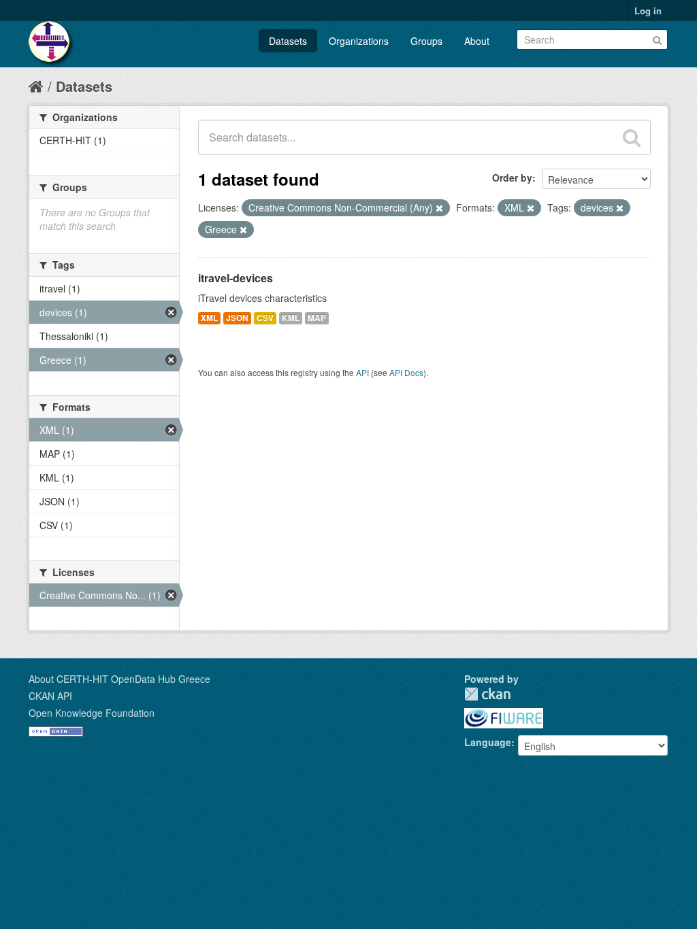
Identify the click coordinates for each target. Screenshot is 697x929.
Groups (426, 41)
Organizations (359, 41)
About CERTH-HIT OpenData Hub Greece (119, 679)
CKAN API (50, 696)
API (362, 372)
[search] (632, 137)
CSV (265, 318)
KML (290, 318)
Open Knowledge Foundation (92, 713)
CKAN (487, 694)
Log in (648, 10)
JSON (237, 318)
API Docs (406, 372)
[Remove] (439, 208)
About (476, 41)
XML (209, 318)
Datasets (288, 41)
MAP (317, 318)
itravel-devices (235, 278)
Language (487, 742)
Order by (512, 177)
